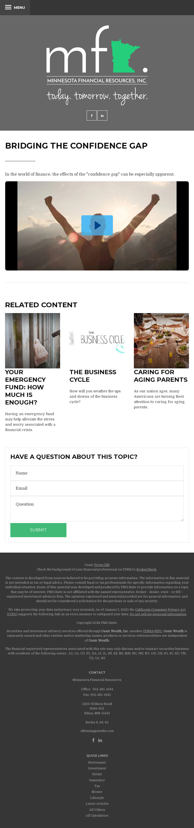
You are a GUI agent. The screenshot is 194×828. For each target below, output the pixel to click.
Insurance (97, 780)
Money (97, 792)
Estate (97, 774)
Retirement (97, 762)
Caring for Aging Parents (160, 375)
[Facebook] (93, 740)
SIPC (158, 631)
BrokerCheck (146, 569)
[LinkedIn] (100, 740)
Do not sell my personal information (158, 614)
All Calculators (97, 815)
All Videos (97, 810)
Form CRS (102, 565)
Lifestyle (97, 798)
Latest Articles (97, 804)
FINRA (148, 631)
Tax (97, 786)
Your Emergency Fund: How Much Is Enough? (25, 387)
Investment (97, 768)
